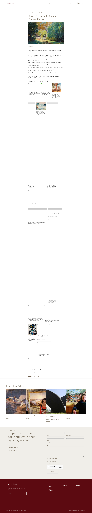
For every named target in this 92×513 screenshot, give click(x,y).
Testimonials (44, 3)
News (52, 3)
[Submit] (24, 493)
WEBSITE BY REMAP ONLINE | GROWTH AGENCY (77, 510)
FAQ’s (49, 3)
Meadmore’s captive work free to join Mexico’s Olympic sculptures (53, 416)
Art (33, 46)
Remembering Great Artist (12, 415)
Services (38, 3)
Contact (56, 3)
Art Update (30, 46)
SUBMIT (52, 471)
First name (48, 430)
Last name (67, 430)
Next (35, 376)
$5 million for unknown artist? (73, 415)
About (34, 3)
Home (30, 3)
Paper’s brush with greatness (32, 415)
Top (38, 376)
